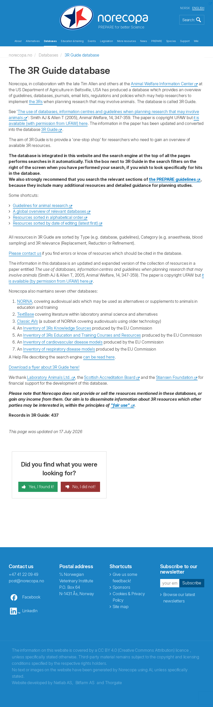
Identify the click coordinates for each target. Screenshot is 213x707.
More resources (126, 41)
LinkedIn (30, 610)
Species (171, 41)
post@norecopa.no (26, 580)
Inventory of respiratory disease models (59, 349)
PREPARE (156, 41)
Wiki (196, 41)
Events (92, 41)
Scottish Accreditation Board (109, 377)
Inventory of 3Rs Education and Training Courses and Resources (82, 335)
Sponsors (121, 587)
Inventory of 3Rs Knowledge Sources (57, 328)
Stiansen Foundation (174, 377)
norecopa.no (20, 55)
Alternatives (33, 41)
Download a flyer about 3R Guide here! (44, 367)
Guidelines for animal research (40, 205)
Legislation (106, 41)
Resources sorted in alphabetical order (48, 217)
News (143, 41)
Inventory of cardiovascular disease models (63, 342)
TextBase (25, 314)
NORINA (24, 301)
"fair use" (120, 405)
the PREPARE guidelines (172, 179)
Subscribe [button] (191, 582)
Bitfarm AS (85, 682)
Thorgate (113, 682)
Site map (120, 606)
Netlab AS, (63, 682)
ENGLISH (198, 8)
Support (185, 41)
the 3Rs (36, 101)
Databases (50, 41)
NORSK (185, 8)
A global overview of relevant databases (49, 211)
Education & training (72, 41)
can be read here (99, 357)
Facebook (31, 597)
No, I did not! (83, 486)
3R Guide (49, 129)
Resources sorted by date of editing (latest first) (55, 223)
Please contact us (25, 253)
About (18, 41)
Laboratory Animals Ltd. (49, 377)
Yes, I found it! (41, 486)
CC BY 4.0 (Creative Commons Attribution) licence (143, 650)
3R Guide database (82, 55)
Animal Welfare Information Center (162, 83)
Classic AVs (27, 321)
